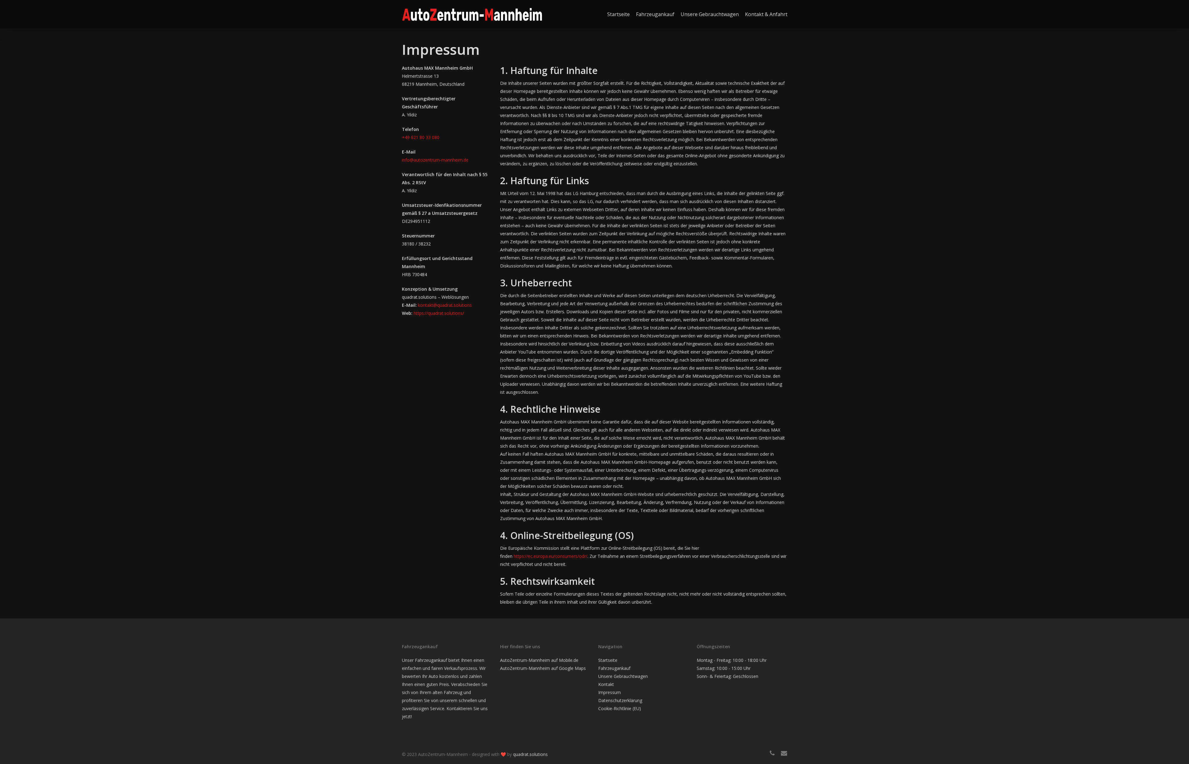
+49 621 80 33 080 (420, 137)
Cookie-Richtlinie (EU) (619, 708)
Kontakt (606, 684)
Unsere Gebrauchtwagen (623, 676)
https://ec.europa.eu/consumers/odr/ (550, 556)
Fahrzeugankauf (614, 668)
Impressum (609, 692)
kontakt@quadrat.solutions (445, 305)
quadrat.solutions (530, 754)
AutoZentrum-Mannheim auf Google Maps (543, 668)
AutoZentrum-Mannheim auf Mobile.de (539, 660)
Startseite (607, 660)
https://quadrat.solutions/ (438, 313)
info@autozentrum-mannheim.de (435, 160)
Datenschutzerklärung (620, 700)
